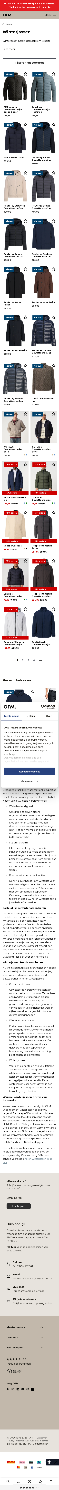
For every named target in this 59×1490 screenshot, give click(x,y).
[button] (8, 1481)
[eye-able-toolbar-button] (49, 1462)
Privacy (10, 1440)
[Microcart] (51, 1481)
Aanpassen (27, 781)
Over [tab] (48, 715)
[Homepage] (8, 15)
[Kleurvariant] (24, 455)
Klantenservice (16, 1327)
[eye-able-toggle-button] (55, 1462)
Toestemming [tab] (11, 715)
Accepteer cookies (29, 771)
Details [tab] (31, 715)
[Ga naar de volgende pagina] (40, 660)
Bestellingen (15, 1347)
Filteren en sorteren (29, 62)
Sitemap (44, 1440)
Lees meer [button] (9, 49)
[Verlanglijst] (40, 1481)
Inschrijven (18, 1206)
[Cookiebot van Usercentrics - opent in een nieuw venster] (41, 707)
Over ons (12, 1337)
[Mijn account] (29, 1481)
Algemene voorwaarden (27, 1440)
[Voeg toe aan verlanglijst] (25, 74)
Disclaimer (42, 1438)
